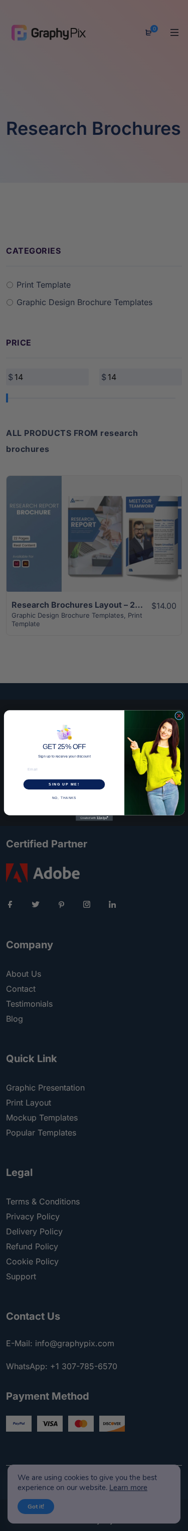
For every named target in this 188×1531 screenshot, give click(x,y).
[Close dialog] (178, 716)
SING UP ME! (64, 784)
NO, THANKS (64, 797)
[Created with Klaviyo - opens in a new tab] (94, 818)
